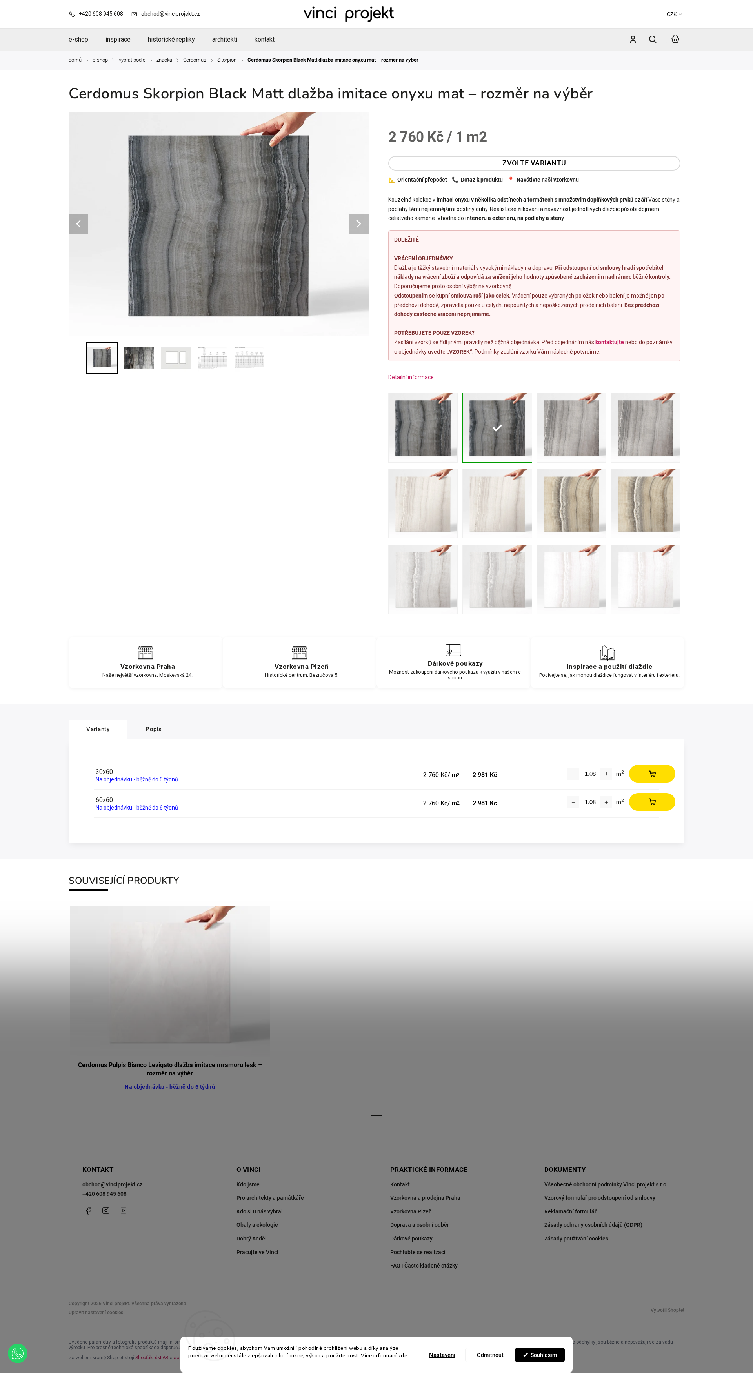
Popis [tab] (154, 729)
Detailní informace (411, 377)
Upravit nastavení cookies (96, 1312)
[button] (17, 1353)
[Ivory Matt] (497, 503)
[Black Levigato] (423, 427)
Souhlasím (544, 1355)
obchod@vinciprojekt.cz (112, 1184)
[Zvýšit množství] (606, 774)
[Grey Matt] (645, 427)
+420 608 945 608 (104, 1194)
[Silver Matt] (497, 579)
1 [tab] (376, 1115)
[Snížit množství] (573, 774)
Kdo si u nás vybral (259, 1211)
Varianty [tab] (97, 729)
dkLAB (162, 1357)
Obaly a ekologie (257, 1225)
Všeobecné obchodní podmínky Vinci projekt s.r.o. (606, 1184)
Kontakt (400, 1184)
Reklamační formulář (570, 1211)
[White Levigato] (571, 579)
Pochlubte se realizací (418, 1252)
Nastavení (442, 1354)
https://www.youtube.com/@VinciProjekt (123, 1211)
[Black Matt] (497, 427)
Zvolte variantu (534, 163)
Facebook (88, 1211)
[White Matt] (645, 579)
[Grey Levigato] (571, 427)
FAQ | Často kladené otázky (424, 1265)
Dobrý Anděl (251, 1238)
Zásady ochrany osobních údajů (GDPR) (593, 1225)
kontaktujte (609, 342)
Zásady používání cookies (576, 1238)
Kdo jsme (248, 1184)
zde (402, 1355)
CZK (672, 14)
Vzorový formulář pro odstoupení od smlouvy (599, 1198)
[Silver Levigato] (423, 579)
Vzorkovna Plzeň (411, 1211)
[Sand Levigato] (571, 503)
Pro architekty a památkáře (270, 1198)
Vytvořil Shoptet (667, 1310)
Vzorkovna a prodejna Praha (425, 1198)
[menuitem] (83, 40)
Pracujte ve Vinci (257, 1252)
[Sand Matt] (645, 503)
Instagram (106, 1211)
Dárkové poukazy (411, 1238)
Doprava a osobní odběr (419, 1225)
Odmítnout (490, 1355)
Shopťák (144, 1357)
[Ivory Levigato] (423, 503)
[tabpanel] (169, 1007)
